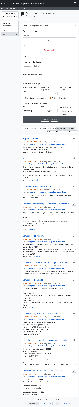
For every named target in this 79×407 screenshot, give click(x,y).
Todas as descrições (59, 98)
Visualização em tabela (66, 128)
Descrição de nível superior (32, 74)
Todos (5, 30)
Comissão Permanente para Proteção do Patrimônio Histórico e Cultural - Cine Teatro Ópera (47, 204)
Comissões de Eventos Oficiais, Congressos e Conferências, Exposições (47, 262)
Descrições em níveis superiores (36, 98)
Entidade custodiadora (31, 66)
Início (24, 107)
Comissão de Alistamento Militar (37, 186)
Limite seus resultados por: (10, 15)
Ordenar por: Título (53, 132)
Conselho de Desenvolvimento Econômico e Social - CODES (47, 340)
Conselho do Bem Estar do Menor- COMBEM (42, 371)
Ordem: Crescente (70, 132)
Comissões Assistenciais (33, 236)
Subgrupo (10, 34)
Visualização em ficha (49, 128)
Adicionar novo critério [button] (32, 57)
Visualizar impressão (30, 128)
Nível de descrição (7, 24)
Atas (24, 158)
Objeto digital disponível (46, 88)
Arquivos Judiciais (30, 138)
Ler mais (35, 180)
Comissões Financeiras (33, 280)
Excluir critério (49, 50)
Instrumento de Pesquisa (65, 88)
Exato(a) (65, 114)
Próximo (67, 404)
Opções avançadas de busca (35, 25)
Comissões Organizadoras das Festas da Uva (42, 313)
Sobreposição (67, 112)
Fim (42, 107)
